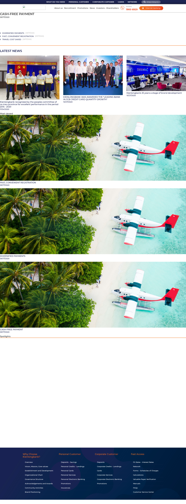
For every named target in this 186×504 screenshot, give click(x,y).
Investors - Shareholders (107, 8)
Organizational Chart (34, 475)
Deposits (101, 462)
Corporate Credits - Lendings (109, 466)
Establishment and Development (39, 471)
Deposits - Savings (69, 462)
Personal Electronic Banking (73, 479)
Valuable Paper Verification (144, 479)
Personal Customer (79, 2)
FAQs (135, 488)
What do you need (55, 2)
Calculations (138, 475)
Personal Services (68, 475)
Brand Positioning (32, 492)
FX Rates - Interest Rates (143, 462)
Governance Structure (34, 479)
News (92, 8)
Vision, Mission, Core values (36, 466)
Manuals (136, 484)
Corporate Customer (103, 2)
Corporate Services (105, 475)
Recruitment (70, 8)
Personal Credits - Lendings (72, 466)
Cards (121, 2)
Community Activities (34, 488)
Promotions (82, 8)
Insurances (65, 488)
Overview (29, 462)
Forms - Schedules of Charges (145, 471)
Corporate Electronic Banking (109, 479)
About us (58, 8)
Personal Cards (67, 471)
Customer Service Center (143, 492)
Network (132, 2)
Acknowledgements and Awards (39, 484)
